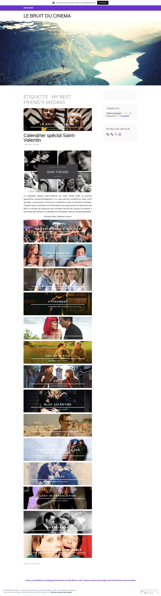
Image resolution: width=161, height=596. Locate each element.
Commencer (103, 3)
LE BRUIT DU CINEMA (47, 16)
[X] (116, 134)
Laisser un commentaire (32, 564)
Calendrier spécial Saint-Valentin (50, 137)
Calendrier (35, 144)
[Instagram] (119, 134)
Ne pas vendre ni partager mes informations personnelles (110, 580)
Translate (124, 116)
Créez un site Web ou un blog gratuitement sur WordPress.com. (54, 580)
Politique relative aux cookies (61, 592)
